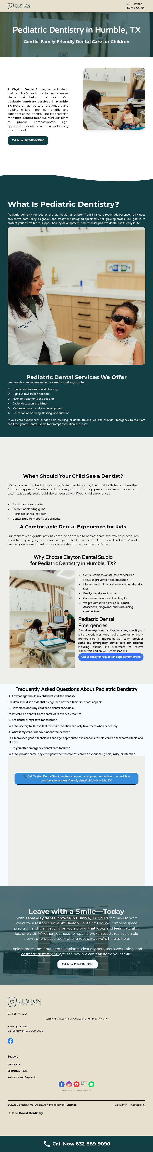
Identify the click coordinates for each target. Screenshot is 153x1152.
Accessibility (138, 1104)
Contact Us (14, 1064)
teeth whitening (119, 949)
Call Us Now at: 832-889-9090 (25, 1030)
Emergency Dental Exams (29, 424)
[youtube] (76, 1084)
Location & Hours (18, 1070)
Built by (25, 1113)
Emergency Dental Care (129, 420)
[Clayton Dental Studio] (135, 6)
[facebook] (62, 1084)
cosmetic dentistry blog (41, 954)
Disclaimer (121, 1104)
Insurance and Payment (21, 1077)
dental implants (65, 949)
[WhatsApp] (91, 1084)
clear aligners (92, 949)
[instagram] (69, 1084)
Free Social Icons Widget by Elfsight (76, 1090)
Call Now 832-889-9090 (28, 140)
